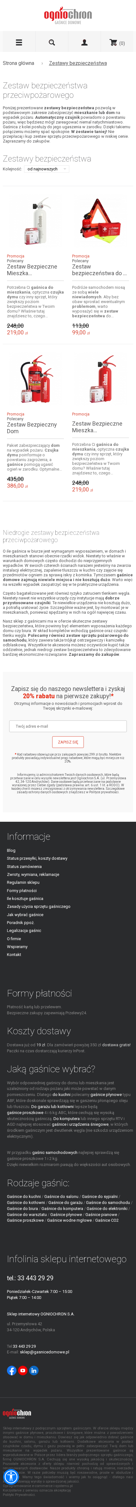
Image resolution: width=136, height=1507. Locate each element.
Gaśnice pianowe (101, 1214)
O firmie (14, 938)
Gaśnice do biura (22, 1208)
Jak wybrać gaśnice (25, 914)
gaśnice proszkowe (25, 1112)
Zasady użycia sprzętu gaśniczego (39, 906)
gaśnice (96, 630)
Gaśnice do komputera (62, 1208)
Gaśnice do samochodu (108, 1202)
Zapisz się (68, 742)
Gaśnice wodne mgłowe (69, 1220)
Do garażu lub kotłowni (52, 1106)
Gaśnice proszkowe (25, 1220)
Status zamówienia (24, 866)
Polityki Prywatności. (19, 1494)
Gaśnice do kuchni (24, 1196)
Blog (11, 850)
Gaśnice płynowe (66, 1214)
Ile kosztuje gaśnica (25, 898)
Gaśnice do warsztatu (27, 1214)
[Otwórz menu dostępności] (11, 1477)
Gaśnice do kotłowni (26, 1202)
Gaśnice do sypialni (100, 1196)
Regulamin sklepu (23, 882)
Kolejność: (12, 169)
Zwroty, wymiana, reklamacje (33, 874)
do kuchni (62, 1094)
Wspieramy (17, 946)
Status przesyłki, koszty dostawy (37, 858)
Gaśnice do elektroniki (107, 1208)
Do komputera (66, 1118)
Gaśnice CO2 (107, 1220)
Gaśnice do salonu (61, 1196)
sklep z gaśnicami (29, 621)
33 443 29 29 (35, 1278)
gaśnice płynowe (106, 1094)
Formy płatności (22, 890)
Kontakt (14, 954)
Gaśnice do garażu (65, 1202)
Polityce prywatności (104, 792)
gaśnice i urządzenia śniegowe (80, 1124)
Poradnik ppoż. (20, 922)
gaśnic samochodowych (54, 1152)
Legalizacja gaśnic (24, 930)
